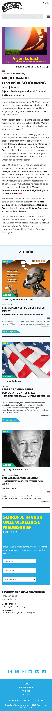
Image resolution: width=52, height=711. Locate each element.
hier (20, 193)
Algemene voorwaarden (19, 700)
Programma (26, 687)
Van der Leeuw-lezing (10, 475)
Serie (5, 261)
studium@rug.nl (9, 599)
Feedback (27, 627)
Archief (26, 691)
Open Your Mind (8, 305)
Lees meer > (45, 327)
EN (48, 3)
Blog (26, 694)
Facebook (10, 671)
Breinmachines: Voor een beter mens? (23, 309)
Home (26, 683)
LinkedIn (23, 671)
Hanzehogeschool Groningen (11, 659)
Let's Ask (5, 386)
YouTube (37, 671)
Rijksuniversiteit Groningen (11, 649)
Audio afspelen (10, 331)
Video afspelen (10, 420)
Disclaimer (38, 700)
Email (44, 671)
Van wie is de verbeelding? (20, 478)
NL (44, 3)
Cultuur (28, 66)
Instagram (17, 671)
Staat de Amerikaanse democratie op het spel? (18, 391)
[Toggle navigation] (48, 17)
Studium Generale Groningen (13, 7)
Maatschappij (42, 66)
